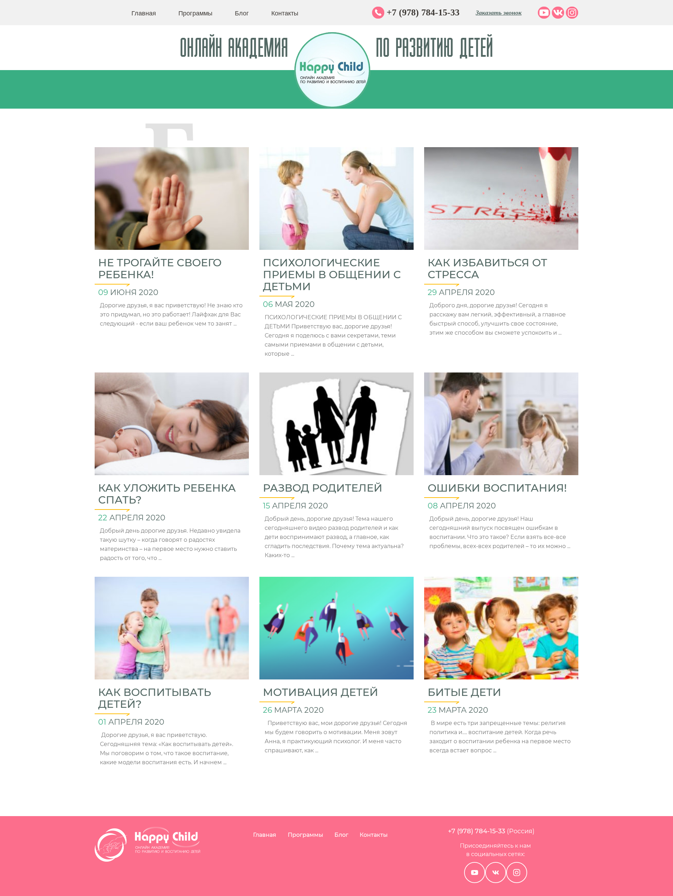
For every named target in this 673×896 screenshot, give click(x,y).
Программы (195, 12)
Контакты (284, 12)
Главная (143, 12)
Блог (242, 12)
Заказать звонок (499, 12)
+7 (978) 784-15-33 (423, 12)
